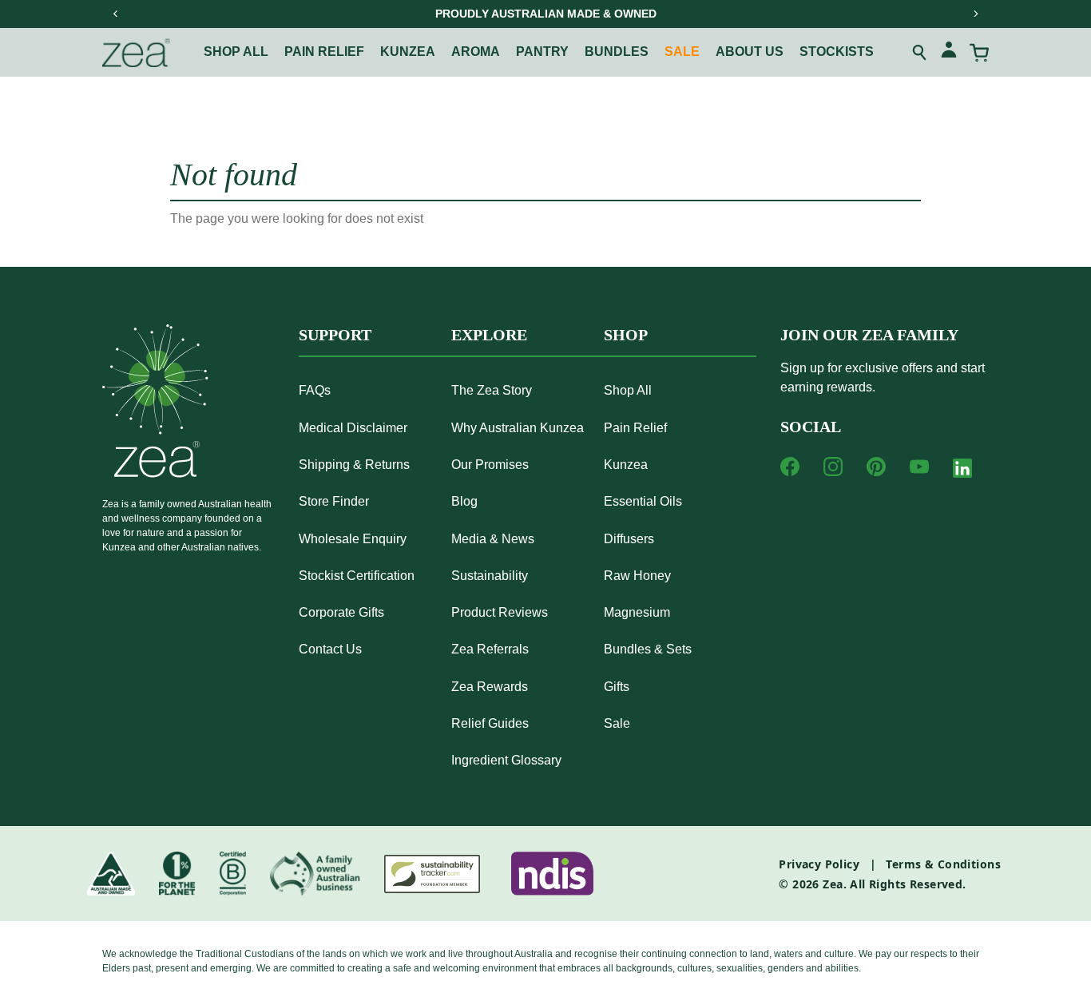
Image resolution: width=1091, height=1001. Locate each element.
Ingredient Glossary (506, 760)
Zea (833, 884)
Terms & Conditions (943, 864)
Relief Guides (490, 723)
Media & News (492, 539)
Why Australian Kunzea (517, 428)
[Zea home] (136, 52)
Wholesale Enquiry (353, 539)
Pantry (542, 51)
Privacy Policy (819, 864)
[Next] (975, 13)
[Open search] (920, 53)
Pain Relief (635, 428)
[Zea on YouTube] (919, 466)
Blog (464, 501)
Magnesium (637, 612)
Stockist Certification (357, 575)
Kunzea (407, 51)
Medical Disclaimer (353, 428)
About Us (750, 51)
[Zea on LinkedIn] (962, 471)
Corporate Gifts (341, 612)
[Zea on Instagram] (833, 466)
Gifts (616, 686)
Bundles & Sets (648, 649)
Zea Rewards (489, 686)
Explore (489, 335)
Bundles (617, 51)
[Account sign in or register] (949, 52)
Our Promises (490, 464)
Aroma (475, 51)
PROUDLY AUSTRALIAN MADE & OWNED (546, 13)
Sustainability (489, 575)
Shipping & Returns (354, 464)
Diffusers (629, 539)
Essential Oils (643, 501)
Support (335, 335)
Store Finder (334, 501)
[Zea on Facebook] (789, 466)
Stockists (836, 51)
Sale (682, 51)
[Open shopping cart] (979, 52)
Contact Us (330, 649)
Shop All (236, 51)
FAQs (315, 390)
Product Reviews (499, 612)
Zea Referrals (490, 649)
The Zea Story (491, 390)
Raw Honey (637, 575)
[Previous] (115, 13)
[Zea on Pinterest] (876, 466)
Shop (626, 335)
